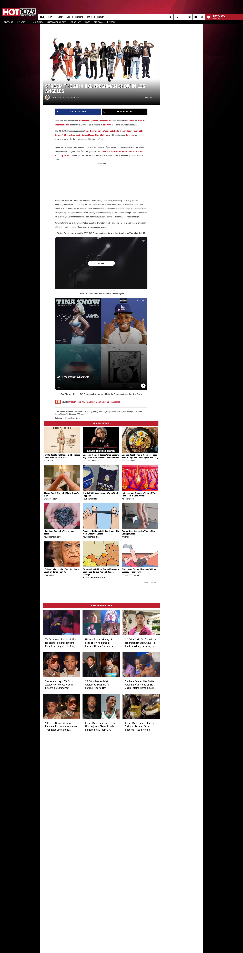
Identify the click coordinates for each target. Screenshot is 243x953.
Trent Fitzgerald (56, 97)
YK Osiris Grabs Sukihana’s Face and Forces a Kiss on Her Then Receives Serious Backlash (61, 726)
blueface (69, 412)
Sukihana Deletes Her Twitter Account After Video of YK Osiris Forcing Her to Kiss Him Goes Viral (140, 685)
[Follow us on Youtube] (196, 17)
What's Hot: (9, 22)
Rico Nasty (76, 135)
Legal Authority (36, 22)
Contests (79, 17)
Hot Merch (21, 22)
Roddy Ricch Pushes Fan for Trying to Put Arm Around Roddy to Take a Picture (140, 726)
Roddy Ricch (132, 131)
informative (97, 120)
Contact (100, 17)
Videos (112, 22)
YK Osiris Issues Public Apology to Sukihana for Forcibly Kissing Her (97, 684)
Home (42, 17)
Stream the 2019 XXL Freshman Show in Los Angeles (94, 402)
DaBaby (113, 131)
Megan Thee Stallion (97, 135)
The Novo (107, 124)
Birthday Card (100, 22)
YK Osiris (66, 135)
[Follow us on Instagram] (189, 17)
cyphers (130, 120)
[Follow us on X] (202, 17)
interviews (108, 120)
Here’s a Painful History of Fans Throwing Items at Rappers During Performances (100, 643)
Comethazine (90, 131)
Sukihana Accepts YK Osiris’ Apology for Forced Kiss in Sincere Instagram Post (59, 684)
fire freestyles (85, 120)
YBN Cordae (71, 414)
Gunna (84, 135)
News (78, 418)
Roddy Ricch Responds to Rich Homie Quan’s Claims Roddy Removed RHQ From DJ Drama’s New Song (101, 726)
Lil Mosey (121, 131)
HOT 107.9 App (75, 22)
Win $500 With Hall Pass (56, 22)
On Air (51, 17)
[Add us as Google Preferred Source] (177, 17)
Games (87, 22)
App (68, 17)
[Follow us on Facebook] (183, 17)
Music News (70, 418)
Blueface (130, 135)
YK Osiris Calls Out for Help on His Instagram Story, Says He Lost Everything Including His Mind (140, 643)
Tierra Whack (103, 131)
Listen (60, 17)
